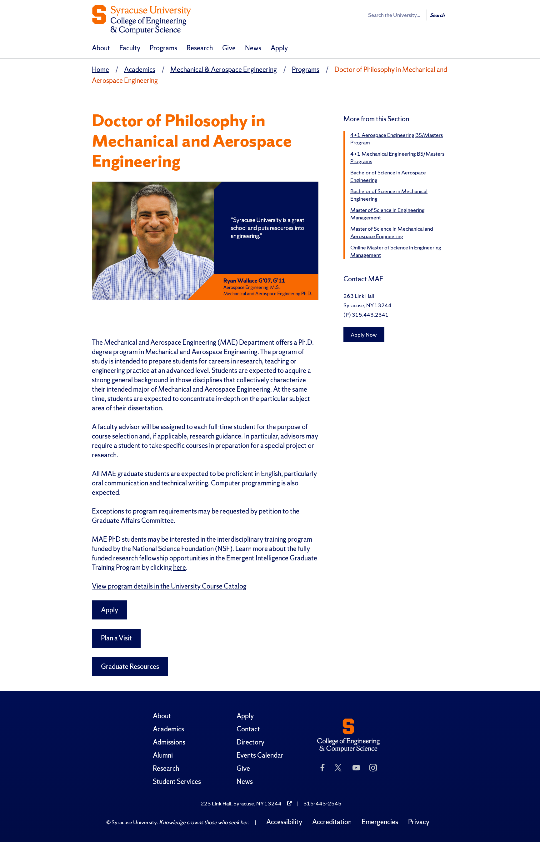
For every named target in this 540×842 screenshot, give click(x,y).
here (179, 567)
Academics (139, 69)
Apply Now (364, 334)
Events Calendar (260, 755)
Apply (279, 48)
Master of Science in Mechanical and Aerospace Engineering (391, 232)
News (253, 48)
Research (200, 48)
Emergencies (380, 821)
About (101, 48)
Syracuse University (134, 822)
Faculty (129, 48)
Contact (248, 729)
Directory (250, 742)
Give (229, 48)
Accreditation (332, 821)
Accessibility (284, 821)
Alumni (163, 755)
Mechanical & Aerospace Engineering (223, 69)
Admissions (169, 742)
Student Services (177, 781)
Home (100, 69)
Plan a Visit (116, 638)
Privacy (418, 821)
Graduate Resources (130, 666)
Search (437, 15)
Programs (163, 48)
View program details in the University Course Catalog (169, 586)
